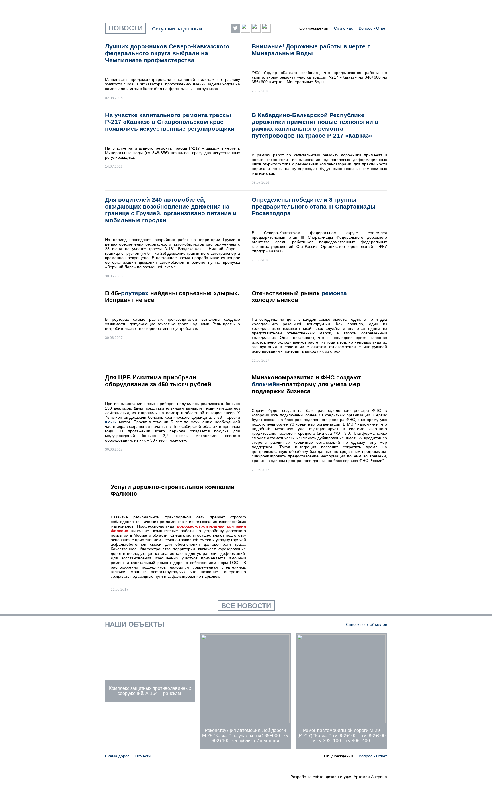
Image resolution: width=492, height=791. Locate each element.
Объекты (143, 756)
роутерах (135, 293)
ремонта (334, 293)
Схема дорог (117, 756)
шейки (111, 422)
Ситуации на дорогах (177, 29)
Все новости (246, 606)
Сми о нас (343, 28)
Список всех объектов (366, 624)
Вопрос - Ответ (373, 28)
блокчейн (266, 384)
